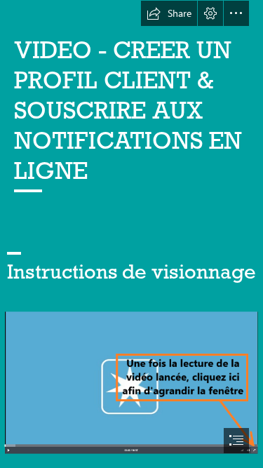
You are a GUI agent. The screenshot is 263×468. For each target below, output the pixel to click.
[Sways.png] (131, 381)
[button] (169, 13)
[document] (131, 234)
